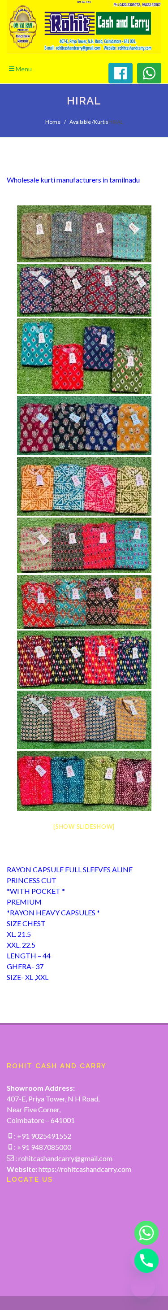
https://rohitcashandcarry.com (85, 1169)
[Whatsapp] (143, 1233)
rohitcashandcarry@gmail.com (65, 1158)
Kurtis (101, 121)
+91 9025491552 (43, 1136)
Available (80, 121)
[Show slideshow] (84, 826)
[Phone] (143, 1261)
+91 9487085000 (43, 1147)
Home (52, 121)
